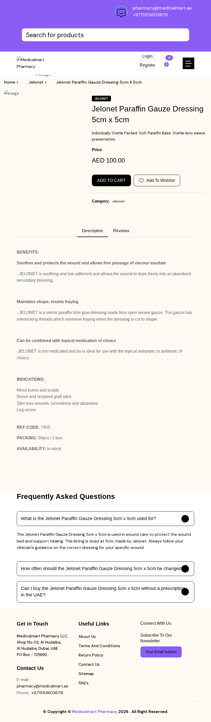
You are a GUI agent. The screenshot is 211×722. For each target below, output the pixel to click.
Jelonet (118, 201)
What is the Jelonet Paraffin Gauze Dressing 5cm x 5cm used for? (88, 518)
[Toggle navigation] (188, 63)
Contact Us (89, 664)
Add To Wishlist (160, 180)
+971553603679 (150, 15)
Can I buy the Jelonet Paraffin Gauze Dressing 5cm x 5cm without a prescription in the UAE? (103, 591)
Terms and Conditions (99, 645)
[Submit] (175, 651)
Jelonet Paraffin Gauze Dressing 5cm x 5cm (99, 82)
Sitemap (86, 673)
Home (9, 82)
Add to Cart (111, 180)
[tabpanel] (105, 350)
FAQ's (83, 683)
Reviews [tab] (121, 231)
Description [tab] (92, 231)
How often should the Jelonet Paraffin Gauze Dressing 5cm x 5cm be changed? (102, 568)
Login (147, 56)
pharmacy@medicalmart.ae (162, 8)
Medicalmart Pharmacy (94, 711)
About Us (87, 636)
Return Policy (90, 655)
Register (147, 65)
